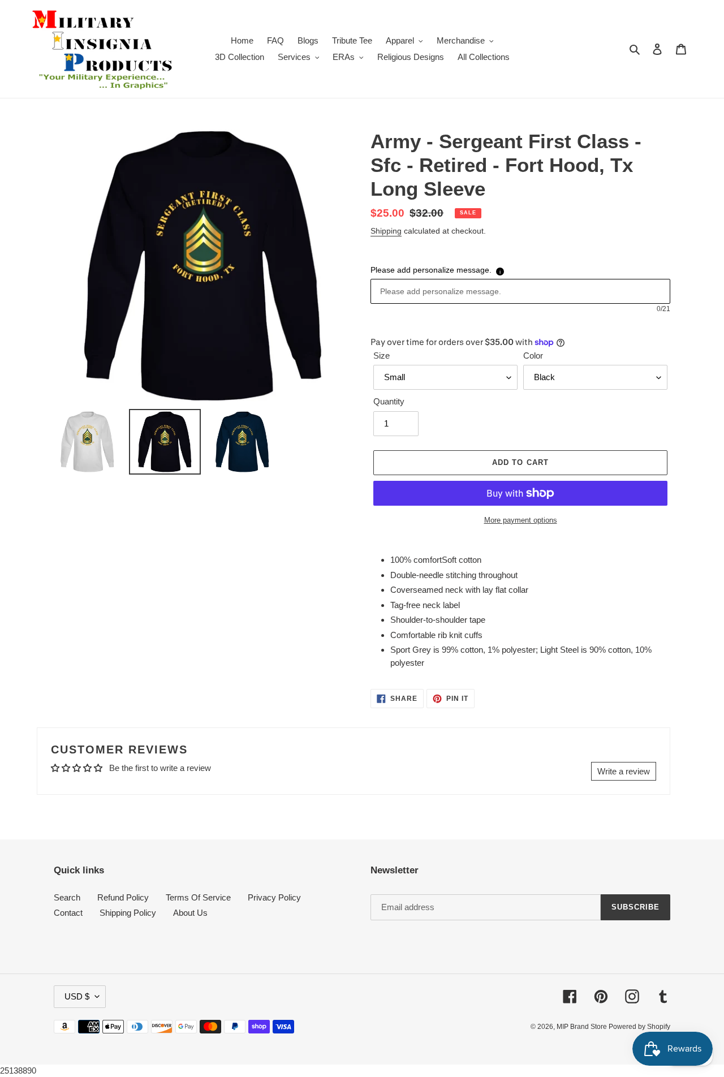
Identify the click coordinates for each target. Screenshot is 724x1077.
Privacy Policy (274, 897)
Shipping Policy (128, 912)
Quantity (388, 401)
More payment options (520, 520)
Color (533, 355)
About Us (190, 912)
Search (67, 897)
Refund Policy (123, 897)
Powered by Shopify (639, 1027)
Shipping (386, 230)
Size (381, 355)
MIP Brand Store (583, 1027)
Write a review (623, 771)
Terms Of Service (198, 897)
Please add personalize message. (431, 269)
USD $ (76, 996)
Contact (68, 912)
